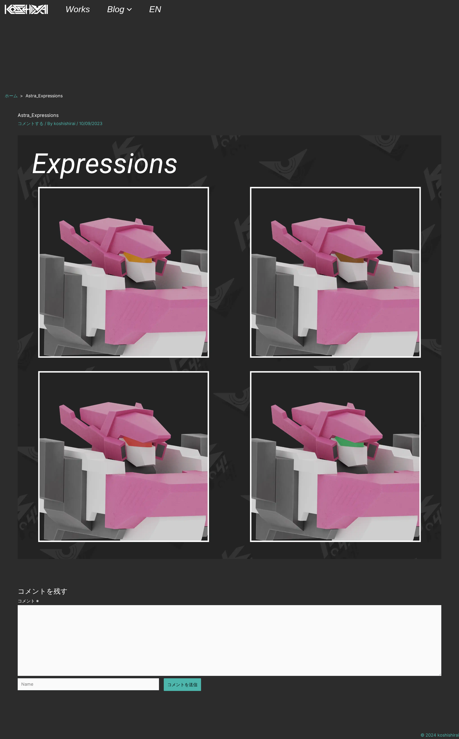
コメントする (31, 123)
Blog (115, 9)
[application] (128, 9)
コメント (28, 600)
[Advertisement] (229, 54)
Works (78, 9)
